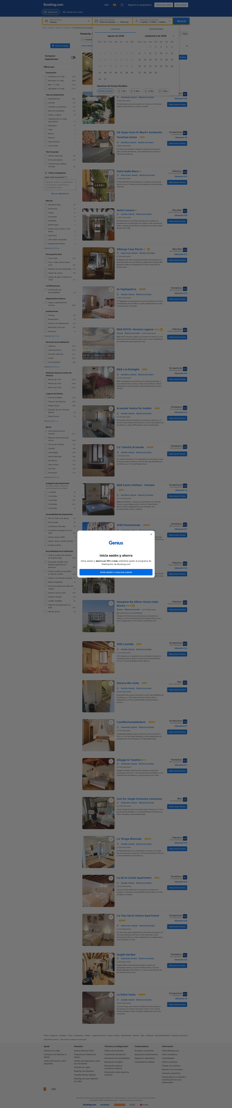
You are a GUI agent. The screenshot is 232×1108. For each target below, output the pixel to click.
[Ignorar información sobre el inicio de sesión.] (151, 534)
